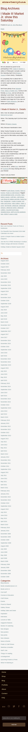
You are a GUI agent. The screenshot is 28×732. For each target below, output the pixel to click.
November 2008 (6, 573)
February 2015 (5, 383)
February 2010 (5, 527)
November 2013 (6, 402)
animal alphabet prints (7, 195)
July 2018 (4, 310)
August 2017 (5, 334)
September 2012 (6, 435)
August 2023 (5, 267)
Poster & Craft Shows (12, 193)
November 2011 (6, 463)
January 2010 (5, 530)
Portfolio (5, 685)
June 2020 (4, 279)
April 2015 (4, 380)
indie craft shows (6, 203)
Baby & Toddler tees (11, 91)
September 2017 (6, 331)
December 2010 (6, 497)
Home (4, 672)
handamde (7, 201)
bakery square (5, 197)
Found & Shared (6, 604)
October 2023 (5, 264)
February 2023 (5, 270)
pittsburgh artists (11, 208)
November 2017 (6, 325)
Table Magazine (12, 101)
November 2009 (6, 537)
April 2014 (4, 395)
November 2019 (6, 285)
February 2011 (5, 491)
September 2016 (6, 349)
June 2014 (4, 392)
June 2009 (4, 552)
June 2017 (4, 337)
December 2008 (6, 570)
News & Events (5, 641)
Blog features (5, 583)
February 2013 (5, 420)
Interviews (4, 616)
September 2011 (6, 469)
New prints (4, 635)
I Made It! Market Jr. (18, 69)
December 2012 (6, 426)
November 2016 (6, 343)
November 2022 (6, 273)
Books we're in (5, 589)
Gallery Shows (5, 607)
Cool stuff (4, 592)
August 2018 (5, 307)
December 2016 (6, 340)
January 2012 (5, 457)
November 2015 (6, 362)
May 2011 (4, 481)
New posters (4, 632)
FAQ (3, 698)
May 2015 (4, 377)
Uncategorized (5, 656)
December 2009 (6, 534)
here (16, 166)
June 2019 (4, 294)
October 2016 (5, 346)
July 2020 (4, 276)
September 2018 (6, 303)
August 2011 (4, 472)
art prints (18, 195)
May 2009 (4, 555)
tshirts (6, 214)
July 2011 (4, 475)
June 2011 (4, 478)
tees (2, 214)
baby (22, 195)
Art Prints (8, 93)
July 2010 (4, 512)
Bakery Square (11, 124)
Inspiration (4, 613)
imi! (23, 201)
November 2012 (6, 429)
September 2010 (6, 506)
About (4, 689)
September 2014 (6, 389)
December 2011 (6, 460)
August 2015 (5, 368)
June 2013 (4, 411)
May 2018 (4, 316)
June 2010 (4, 515)
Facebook (6, 169)
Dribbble (9, 707)
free (2, 201)
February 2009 (5, 564)
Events (17, 190)
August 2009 (5, 546)
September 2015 (6, 365)
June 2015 (4, 374)
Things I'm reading (6, 653)
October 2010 (5, 503)
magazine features (6, 623)
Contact (4, 693)
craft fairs (13, 197)
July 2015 (4, 371)
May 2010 (4, 518)
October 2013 (5, 405)
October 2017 (5, 328)
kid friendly (8, 205)
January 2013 (5, 423)
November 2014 (6, 386)
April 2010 (4, 521)
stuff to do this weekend (18, 212)
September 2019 (6, 288)
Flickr (4, 707)
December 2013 (6, 399)
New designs (5, 629)
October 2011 (5, 466)
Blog (3, 680)
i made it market (16, 201)
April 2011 (4, 484)
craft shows (20, 197)
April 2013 (4, 414)
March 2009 (4, 561)
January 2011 (5, 494)
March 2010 (4, 524)
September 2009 (6, 543)
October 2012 (5, 432)
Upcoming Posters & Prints (9, 659)
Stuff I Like (4, 650)
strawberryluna (5, 212)
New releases (5, 638)
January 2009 (5, 567)
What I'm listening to (7, 662)
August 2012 (5, 438)
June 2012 (4, 445)
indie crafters (16, 203)
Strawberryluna (14, 3)
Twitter (14, 707)
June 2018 (4, 313)
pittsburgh (15, 205)
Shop (4, 676)
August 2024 (5, 260)
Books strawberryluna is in (9, 586)
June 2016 (4, 352)
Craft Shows (11, 190)
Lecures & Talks (6, 620)
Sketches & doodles (7, 647)
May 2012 (4, 448)
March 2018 (4, 322)
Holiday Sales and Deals (8, 610)
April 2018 (4, 319)
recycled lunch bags (12, 210)
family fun (23, 199)
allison (20, 25)
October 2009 (5, 540)
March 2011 (4, 487)
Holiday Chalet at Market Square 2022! (13, 247)
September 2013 (6, 408)
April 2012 (4, 451)
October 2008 (5, 576)
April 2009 (4, 558)
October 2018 (5, 300)
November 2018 (6, 297)
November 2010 (6, 500)
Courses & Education (7, 595)
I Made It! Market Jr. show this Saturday (12, 17)
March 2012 (4, 454)
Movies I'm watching (7, 626)
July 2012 (4, 441)
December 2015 (6, 359)
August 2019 (5, 291)
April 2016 (4, 356)
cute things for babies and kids (10, 199)
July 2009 (4, 549)
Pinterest (23, 707)
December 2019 (6, 282)
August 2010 (5, 509)
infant (22, 203)
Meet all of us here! (7, 115)
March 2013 (4, 417)
